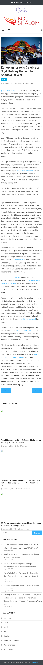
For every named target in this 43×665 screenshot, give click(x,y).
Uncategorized (9, 645)
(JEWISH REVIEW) (8, 91)
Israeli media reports (24, 170)
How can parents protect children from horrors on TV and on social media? (38, 390)
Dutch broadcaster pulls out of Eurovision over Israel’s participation (22, 555)
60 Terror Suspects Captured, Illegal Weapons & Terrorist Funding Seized (21, 524)
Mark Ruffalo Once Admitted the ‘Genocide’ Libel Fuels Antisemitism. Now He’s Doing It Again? (20, 576)
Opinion (6, 636)
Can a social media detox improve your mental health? (7, 390)
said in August (14, 277)
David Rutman (22, 446)
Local (5, 631)
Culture (6, 622)
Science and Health (11, 640)
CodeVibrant (35, 662)
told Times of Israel (28, 319)
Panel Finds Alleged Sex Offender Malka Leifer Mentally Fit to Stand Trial (21, 441)
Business (7, 618)
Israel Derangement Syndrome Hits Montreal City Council (21, 587)
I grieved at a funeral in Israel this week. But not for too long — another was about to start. (20, 482)
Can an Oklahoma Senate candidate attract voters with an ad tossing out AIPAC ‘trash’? (20, 546)
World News (8, 649)
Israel (3, 79)
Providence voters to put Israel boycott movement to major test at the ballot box (19, 565)
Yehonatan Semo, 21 (25, 330)
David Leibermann (26, 83)
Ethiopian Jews (19, 260)
